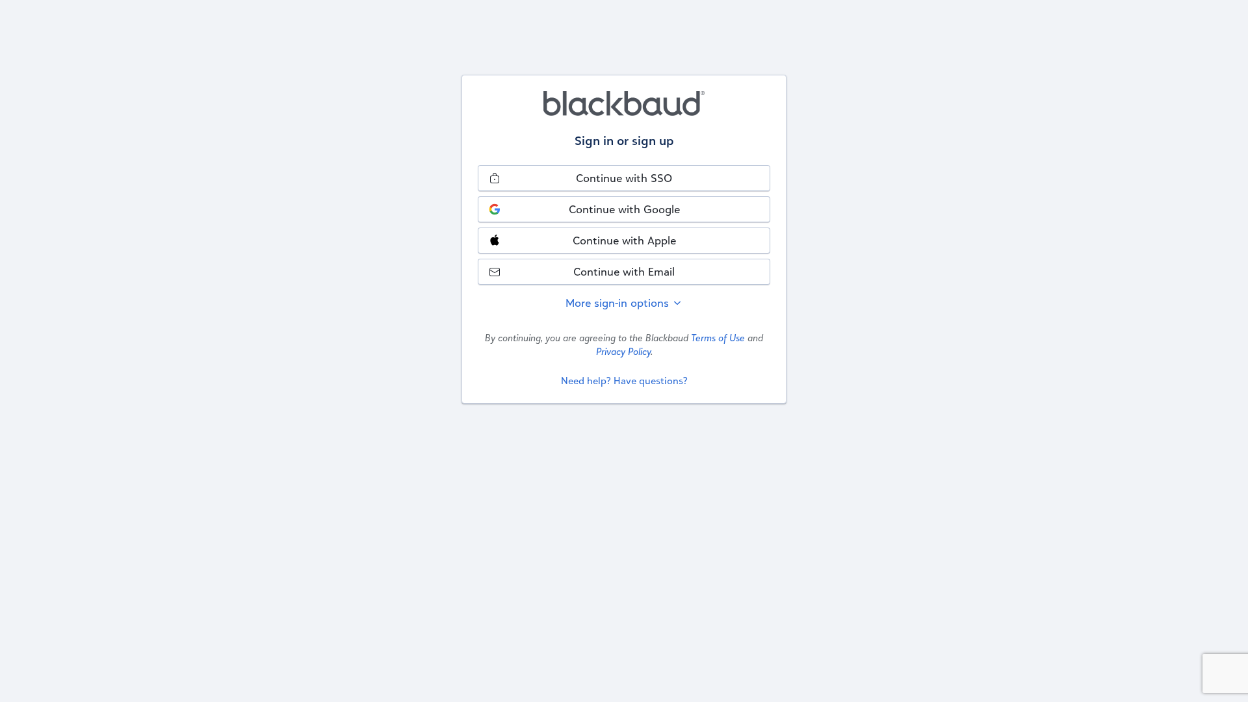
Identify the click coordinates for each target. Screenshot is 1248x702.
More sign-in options (619, 302)
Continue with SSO (624, 178)
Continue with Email (624, 271)
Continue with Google (624, 209)
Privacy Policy (623, 351)
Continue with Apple (624, 240)
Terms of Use (718, 338)
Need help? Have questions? (624, 380)
